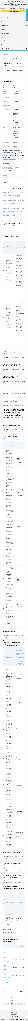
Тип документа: (4, 25)
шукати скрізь (24, 14)
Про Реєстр (3, 8)
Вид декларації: (4, 17)
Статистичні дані (22, 8)
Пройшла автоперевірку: (6, 48)
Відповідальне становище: (7, 44)
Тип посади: (3, 29)
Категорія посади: (5, 33)
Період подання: (4, 37)
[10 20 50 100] (13, 997)
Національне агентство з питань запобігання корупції (15, 1019)
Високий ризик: (4, 40)
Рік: (2, 21)
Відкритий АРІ (12, 8)
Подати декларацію (14, 11)
